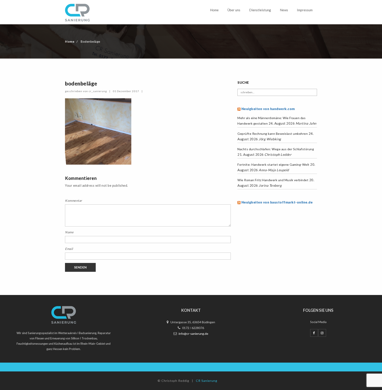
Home (214, 10)
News (284, 10)
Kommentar (73, 200)
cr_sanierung (98, 91)
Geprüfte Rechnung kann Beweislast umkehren (272, 133)
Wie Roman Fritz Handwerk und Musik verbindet (272, 180)
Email (69, 249)
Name (69, 232)
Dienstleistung (260, 10)
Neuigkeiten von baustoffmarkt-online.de (277, 202)
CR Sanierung (206, 380)
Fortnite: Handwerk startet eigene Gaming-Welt (273, 164)
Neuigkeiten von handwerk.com (268, 109)
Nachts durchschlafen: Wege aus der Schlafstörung (275, 149)
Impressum (305, 10)
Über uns (233, 10)
